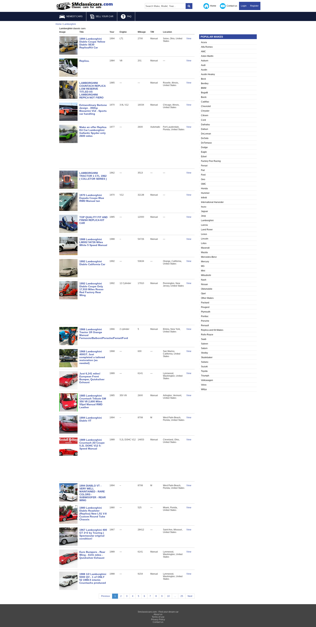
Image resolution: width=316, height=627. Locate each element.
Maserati (205, 248)
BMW (203, 88)
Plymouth (205, 311)
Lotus (203, 243)
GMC (203, 184)
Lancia (204, 225)
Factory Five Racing (211, 161)
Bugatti (204, 92)
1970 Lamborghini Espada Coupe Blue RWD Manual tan (91, 198)
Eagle (204, 152)
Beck (203, 79)
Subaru (204, 362)
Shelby (204, 353)
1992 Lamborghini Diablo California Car (92, 263)
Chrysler (205, 111)
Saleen (204, 343)
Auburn (204, 60)
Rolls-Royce (207, 334)
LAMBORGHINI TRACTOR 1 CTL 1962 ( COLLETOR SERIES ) (93, 175)
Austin (204, 69)
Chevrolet (206, 106)
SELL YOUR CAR (104, 16)
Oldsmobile (206, 289)
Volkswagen (207, 380)
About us (158, 614)
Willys (204, 389)
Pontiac (204, 316)
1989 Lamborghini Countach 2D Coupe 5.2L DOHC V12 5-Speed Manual (92, 444)
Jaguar (204, 211)
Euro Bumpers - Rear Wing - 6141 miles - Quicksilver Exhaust (92, 554)
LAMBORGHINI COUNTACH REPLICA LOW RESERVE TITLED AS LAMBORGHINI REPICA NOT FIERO (92, 90)
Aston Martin (207, 56)
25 (181, 596)
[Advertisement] (127, 156)
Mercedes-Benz (209, 257)
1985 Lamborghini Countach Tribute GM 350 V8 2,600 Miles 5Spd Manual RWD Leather (92, 401)
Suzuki (204, 366)
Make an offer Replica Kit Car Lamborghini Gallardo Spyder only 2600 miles (92, 131)
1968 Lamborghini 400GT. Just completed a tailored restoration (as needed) (92, 357)
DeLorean (206, 133)
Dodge (204, 147)
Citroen (204, 115)
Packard (205, 302)
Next (190, 596)
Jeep (203, 216)
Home (213, 6)
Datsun (204, 129)
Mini (203, 270)
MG (202, 266)
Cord (203, 120)
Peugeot (205, 307)
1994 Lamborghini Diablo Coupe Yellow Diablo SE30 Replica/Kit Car (92, 43)
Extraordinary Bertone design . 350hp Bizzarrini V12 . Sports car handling (93, 109)
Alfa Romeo (207, 47)
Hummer (205, 193)
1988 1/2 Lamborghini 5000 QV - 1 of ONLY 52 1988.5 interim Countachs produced (92, 578)
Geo (203, 179)
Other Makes (207, 298)
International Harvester (212, 202)
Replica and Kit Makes (212, 330)
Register (254, 6)
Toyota (204, 371)
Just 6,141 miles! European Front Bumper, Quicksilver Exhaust (91, 378)
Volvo (203, 385)
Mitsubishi (206, 275)
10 (168, 596)
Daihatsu (205, 124)
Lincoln (204, 238)
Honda (204, 188)
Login (244, 6)
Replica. (84, 60)
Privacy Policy (158, 619)
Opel (203, 293)
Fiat (203, 170)
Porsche (205, 321)
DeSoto (204, 138)
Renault (205, 325)
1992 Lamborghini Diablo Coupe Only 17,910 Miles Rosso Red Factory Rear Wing (91, 289)
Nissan (204, 284)
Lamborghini (207, 220)
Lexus (204, 234)
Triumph (205, 375)
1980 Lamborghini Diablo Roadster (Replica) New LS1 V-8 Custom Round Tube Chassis (93, 513)
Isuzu (203, 206)
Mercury (205, 261)
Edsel (204, 156)
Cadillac (205, 101)
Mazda (204, 252)
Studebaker (206, 357)
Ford (203, 175)
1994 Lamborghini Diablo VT (90, 419)
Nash (203, 280)
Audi (203, 65)
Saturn (204, 348)
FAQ (129, 16)
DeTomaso (206, 143)
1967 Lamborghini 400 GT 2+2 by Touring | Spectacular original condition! (93, 534)
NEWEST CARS (74, 16)
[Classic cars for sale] (85, 6)
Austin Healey (208, 74)
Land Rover (207, 229)
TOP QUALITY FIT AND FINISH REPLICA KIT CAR (93, 220)
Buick (203, 97)
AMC (203, 51)
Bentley (204, 83)
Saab (203, 339)
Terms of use (158, 617)
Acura (204, 42)
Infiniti (204, 197)
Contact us (232, 6)
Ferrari (204, 165)
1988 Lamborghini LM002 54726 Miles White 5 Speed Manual (93, 242)
